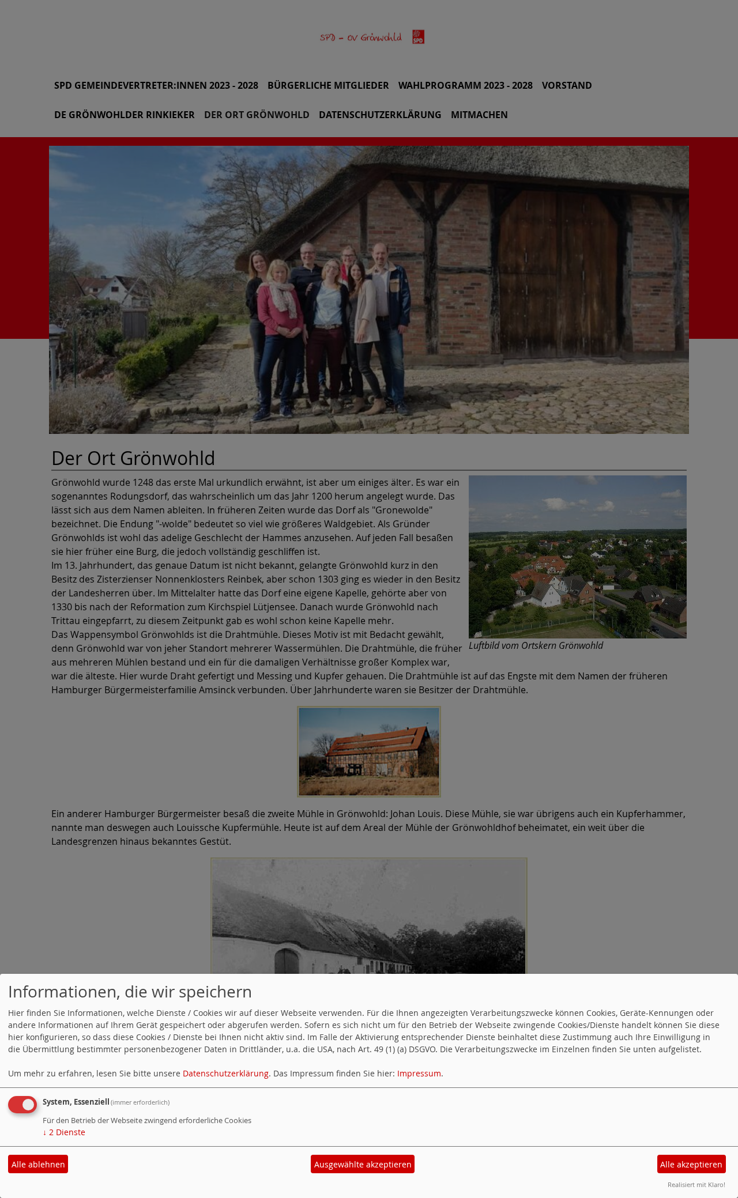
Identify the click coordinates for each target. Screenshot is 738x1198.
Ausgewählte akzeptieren (363, 1164)
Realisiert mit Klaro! (696, 1184)
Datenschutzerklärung (226, 1073)
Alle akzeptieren (691, 1164)
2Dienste (64, 1132)
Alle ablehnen (38, 1164)
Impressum (419, 1073)
